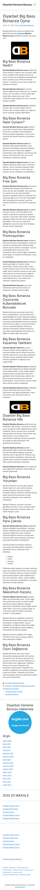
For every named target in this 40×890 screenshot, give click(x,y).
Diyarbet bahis (12, 867)
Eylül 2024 (7, 750)
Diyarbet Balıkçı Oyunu (11, 815)
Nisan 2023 (7, 775)
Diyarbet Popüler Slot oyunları (24, 686)
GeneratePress (20, 887)
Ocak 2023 (7, 782)
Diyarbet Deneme (11, 694)
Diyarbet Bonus (8, 812)
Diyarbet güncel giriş (17, 872)
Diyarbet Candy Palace (13, 691)
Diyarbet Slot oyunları (11, 689)
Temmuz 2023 (8, 766)
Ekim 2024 (7, 747)
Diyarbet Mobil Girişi (10, 809)
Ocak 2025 (7, 744)
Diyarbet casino (7, 872)
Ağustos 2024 (8, 753)
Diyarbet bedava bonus (22, 867)
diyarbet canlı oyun (28, 869)
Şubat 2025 (7, 741)
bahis (9, 611)
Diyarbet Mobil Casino (11, 818)
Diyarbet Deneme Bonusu (17, 4)
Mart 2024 (7, 760)
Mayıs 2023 (7, 772)
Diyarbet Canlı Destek (18, 869)
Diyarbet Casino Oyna (11, 806)
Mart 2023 (7, 778)
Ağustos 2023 (8, 763)
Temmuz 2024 (8, 756)
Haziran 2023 (8, 769)
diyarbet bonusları (7, 869)
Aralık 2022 (7, 785)
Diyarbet (21, 33)
